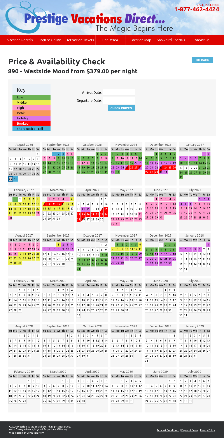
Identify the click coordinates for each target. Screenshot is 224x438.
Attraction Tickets (80, 40)
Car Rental (110, 40)
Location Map (140, 40)
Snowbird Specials (171, 40)
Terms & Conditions (168, 430)
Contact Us (201, 40)
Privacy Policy (207, 430)
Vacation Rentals (20, 40)
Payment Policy (189, 430)
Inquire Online (50, 40)
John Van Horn (35, 432)
